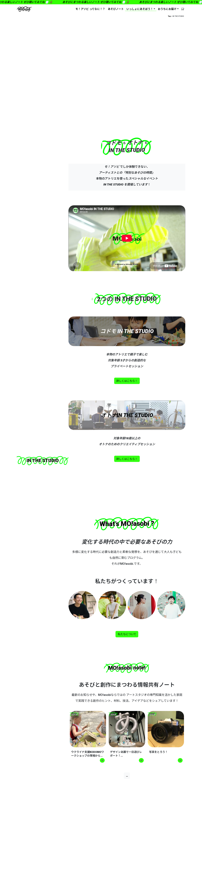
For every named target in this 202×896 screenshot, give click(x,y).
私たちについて (127, 634)
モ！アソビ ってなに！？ (90, 9)
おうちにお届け (167, 9)
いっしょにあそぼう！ (139, 9)
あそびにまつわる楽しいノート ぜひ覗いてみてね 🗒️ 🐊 (92, 2)
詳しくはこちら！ (127, 380)
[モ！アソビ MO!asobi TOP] (24, 9)
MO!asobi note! (127, 667)
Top (169, 16)
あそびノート (116, 9)
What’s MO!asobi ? (127, 523)
